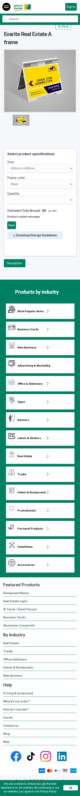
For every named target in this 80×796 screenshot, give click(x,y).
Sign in (71, 7)
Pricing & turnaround (18, 693)
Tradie (8, 651)
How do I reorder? (16, 709)
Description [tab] (14, 263)
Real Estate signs (15, 601)
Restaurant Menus (16, 593)
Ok (71, 788)
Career (8, 717)
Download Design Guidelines (36, 235)
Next (12, 225)
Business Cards (14, 617)
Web (6, 742)
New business (13, 675)
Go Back (63, 26)
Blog (6, 733)
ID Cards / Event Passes (20, 609)
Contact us (11, 725)
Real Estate (11, 643)
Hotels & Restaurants (18, 667)
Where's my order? (16, 701)
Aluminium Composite (19, 625)
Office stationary (15, 659)
